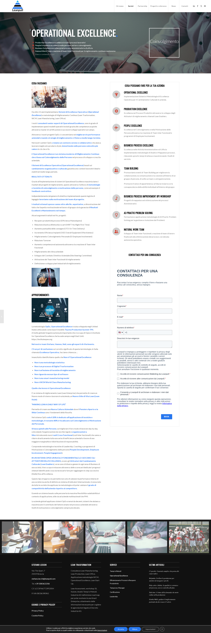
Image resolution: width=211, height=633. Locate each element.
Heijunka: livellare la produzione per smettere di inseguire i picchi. (161, 579)
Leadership (114, 597)
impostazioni (102, 630)
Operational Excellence (119, 576)
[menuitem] (119, 6)
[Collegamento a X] (201, 6)
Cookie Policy (37, 615)
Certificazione (115, 592)
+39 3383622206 (42, 583)
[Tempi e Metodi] (2, 316)
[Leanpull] (17, 6)
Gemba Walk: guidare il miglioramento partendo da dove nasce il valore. (162, 600)
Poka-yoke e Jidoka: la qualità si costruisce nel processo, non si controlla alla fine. (163, 586)
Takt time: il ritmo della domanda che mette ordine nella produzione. (164, 593)
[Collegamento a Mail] (205, 6)
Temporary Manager (117, 588)
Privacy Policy (38, 610)
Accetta (121, 629)
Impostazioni (150, 629)
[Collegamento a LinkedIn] (194, 6)
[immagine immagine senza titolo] (23, 538)
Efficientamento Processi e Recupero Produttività (123, 581)
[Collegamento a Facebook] (197, 6)
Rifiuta (134, 629)
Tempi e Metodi (115, 571)
